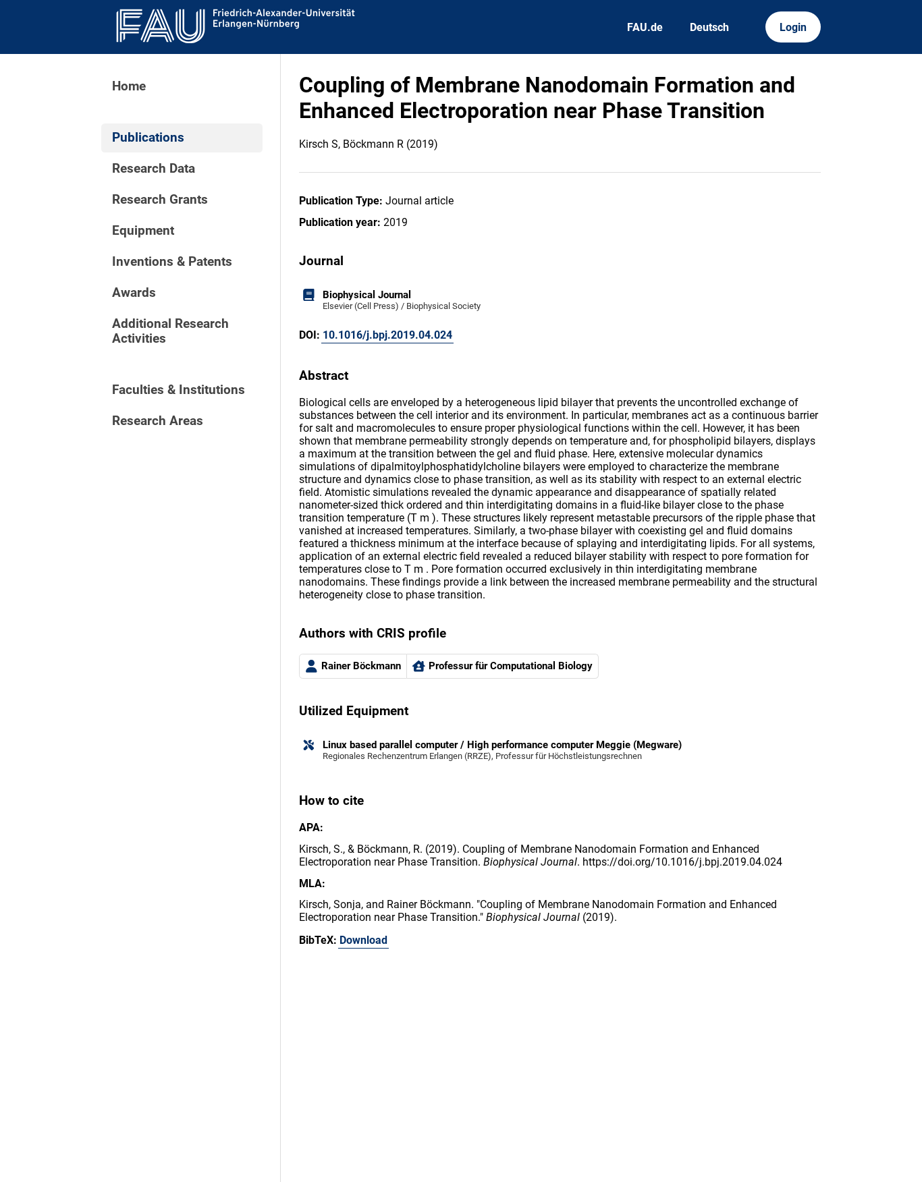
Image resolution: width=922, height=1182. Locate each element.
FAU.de (645, 27)
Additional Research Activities (170, 331)
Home (129, 86)
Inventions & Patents (172, 261)
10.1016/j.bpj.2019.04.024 (387, 335)
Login (793, 27)
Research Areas (157, 421)
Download (363, 940)
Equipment (143, 230)
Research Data (153, 168)
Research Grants (160, 199)
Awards (134, 292)
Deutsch (709, 27)
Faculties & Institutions (178, 390)
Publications (148, 137)
